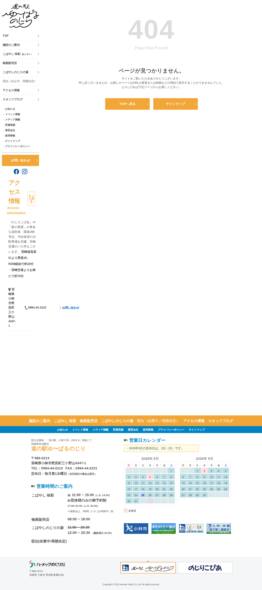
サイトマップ (12, 140)
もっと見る (31, 198)
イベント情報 (12, 114)
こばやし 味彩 (17, 53)
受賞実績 (10, 124)
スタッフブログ (13, 99)
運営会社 (10, 130)
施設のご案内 (11, 44)
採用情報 (10, 135)
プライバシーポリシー (17, 146)
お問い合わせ (20, 160)
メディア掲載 (12, 119)
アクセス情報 (11, 90)
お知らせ (10, 108)
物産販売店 (10, 62)
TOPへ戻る (127, 104)
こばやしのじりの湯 (15, 72)
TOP (6, 35)
